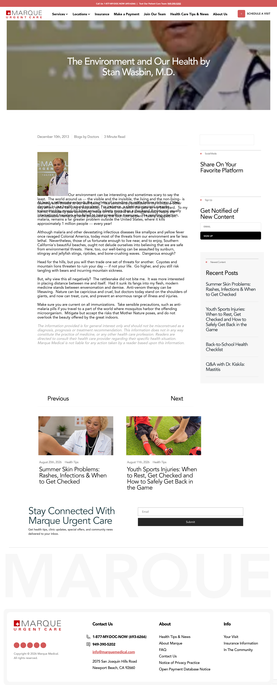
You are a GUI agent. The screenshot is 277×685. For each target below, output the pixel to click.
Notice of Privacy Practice (179, 663)
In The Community (238, 650)
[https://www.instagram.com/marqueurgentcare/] (43, 645)
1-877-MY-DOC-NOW (114, 3)
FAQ (162, 650)
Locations (80, 14)
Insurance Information (241, 643)
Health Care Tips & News (189, 14)
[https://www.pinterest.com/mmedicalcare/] (37, 645)
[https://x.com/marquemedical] (16, 645)
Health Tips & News (174, 637)
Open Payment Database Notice (184, 669)
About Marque (170, 643)
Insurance (102, 14)
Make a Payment (126, 14)
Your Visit (231, 637)
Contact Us (168, 656)
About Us (220, 14)
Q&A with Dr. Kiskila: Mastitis (225, 366)
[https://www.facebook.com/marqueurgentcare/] (30, 645)
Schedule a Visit (258, 13)
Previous (58, 398)
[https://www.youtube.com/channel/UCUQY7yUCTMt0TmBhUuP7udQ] (23, 645)
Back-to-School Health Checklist (227, 347)
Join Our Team (155, 14)
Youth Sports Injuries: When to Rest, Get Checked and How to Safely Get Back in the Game (226, 319)
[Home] (24, 14)
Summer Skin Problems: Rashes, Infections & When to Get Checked (231, 289)
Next (177, 398)
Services (58, 14)
